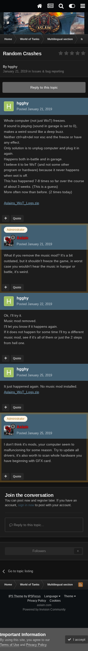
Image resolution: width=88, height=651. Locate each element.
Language (51, 596)
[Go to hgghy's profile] (9, 106)
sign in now (26, 505)
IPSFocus (34, 596)
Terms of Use (9, 645)
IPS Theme (16, 596)
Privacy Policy (36, 600)
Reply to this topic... (28, 525)
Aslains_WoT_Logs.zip (21, 203)
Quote (17, 218)
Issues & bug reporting (48, 71)
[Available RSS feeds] (80, 584)
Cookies (55, 600)
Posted (34, 109)
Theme (69, 596)
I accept (78, 639)
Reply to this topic (44, 87)
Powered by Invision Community (44, 609)
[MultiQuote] (6, 218)
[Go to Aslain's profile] (9, 241)
